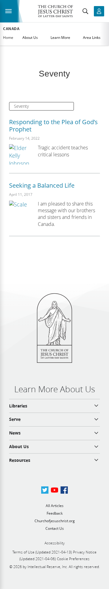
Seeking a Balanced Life (41, 185)
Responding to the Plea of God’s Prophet (53, 125)
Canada (11, 29)
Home (8, 37)
